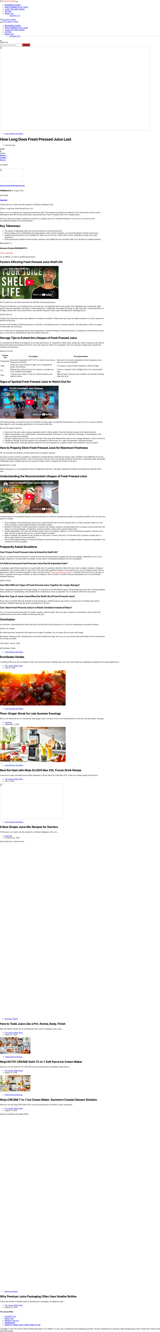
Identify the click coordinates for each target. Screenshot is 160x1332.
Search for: (4, 42)
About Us (9, 13)
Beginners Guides (13, 5)
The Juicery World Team (14, 666)
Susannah (3, 200)
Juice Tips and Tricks (15, 9)
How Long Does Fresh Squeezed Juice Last (12, 185)
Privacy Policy (12, 1321)
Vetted (8, 11)
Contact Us (14, 16)
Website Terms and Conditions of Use (22, 1325)
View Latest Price (6, 253)
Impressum (10, 1323)
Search (26, 45)
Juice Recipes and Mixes (14, 134)
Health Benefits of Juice (16, 7)
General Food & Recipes (13, 1057)
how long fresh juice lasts (61, 572)
